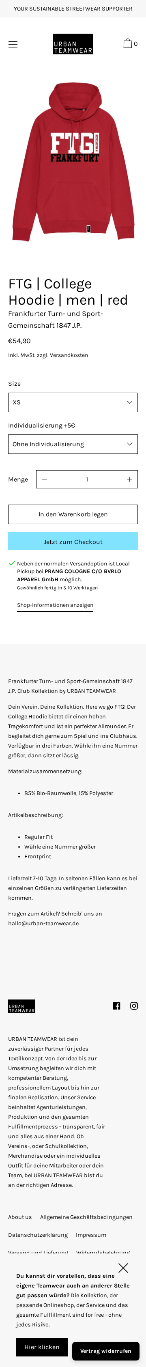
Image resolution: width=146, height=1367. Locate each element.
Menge (18, 479)
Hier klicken (42, 1347)
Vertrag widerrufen (105, 1351)
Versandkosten (69, 355)
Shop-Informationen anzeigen (55, 605)
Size (14, 383)
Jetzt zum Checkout (73, 542)
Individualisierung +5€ (41, 425)
